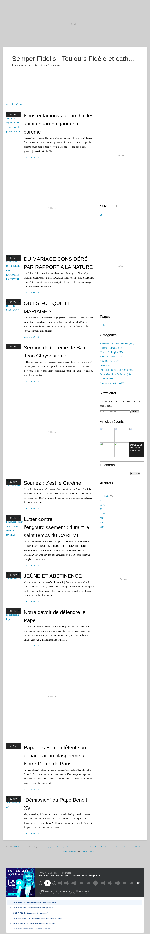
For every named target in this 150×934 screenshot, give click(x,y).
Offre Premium (139, 847)
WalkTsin (17, 847)
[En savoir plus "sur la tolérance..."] (107, 449)
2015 (102, 491)
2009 (102, 517)
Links (102, 324)
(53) (111, 352)
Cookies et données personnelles (66, 851)
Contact (19, 104)
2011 (102, 509)
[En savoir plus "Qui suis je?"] (107, 435)
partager (66, 891)
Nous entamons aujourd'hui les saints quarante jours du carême (58, 124)
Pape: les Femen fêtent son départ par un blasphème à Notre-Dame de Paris (55, 755)
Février (106, 495)
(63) (111, 347)
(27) (108, 378)
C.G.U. (103, 847)
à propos (83, 891)
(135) (117, 343)
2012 (102, 504)
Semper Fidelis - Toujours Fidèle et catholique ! (75, 58)
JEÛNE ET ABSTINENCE (53, 576)
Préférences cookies (87, 851)
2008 (102, 522)
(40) (111, 356)
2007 (102, 526)
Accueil (9, 104)
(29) (116, 369)
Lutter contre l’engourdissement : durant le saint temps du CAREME (56, 527)
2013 (102, 500)
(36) (105, 365)
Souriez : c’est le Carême (52, 483)
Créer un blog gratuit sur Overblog (52, 847)
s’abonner (49, 891)
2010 (102, 513)
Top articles (71, 847)
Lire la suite (31, 157)
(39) (110, 360)
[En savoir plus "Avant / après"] (136, 435)
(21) (112, 382)
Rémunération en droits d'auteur (120, 847)
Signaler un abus (92, 847)
